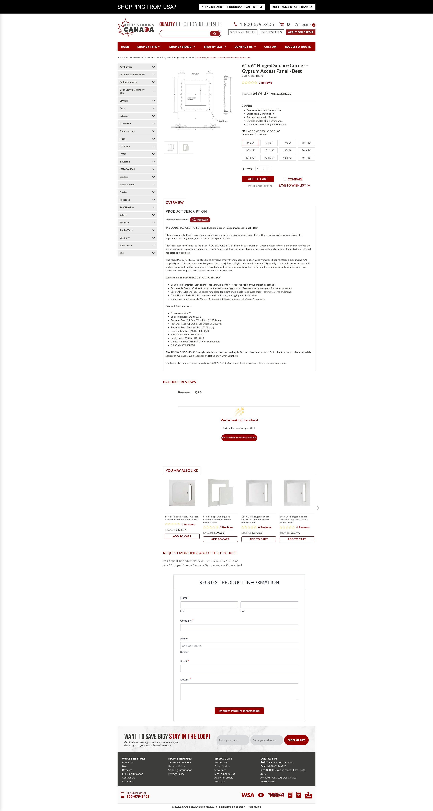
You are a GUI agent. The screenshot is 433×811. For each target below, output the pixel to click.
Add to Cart (182, 536)
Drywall (124, 100)
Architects (128, 781)
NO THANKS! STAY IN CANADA (292, 7)
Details (185, 679)
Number (184, 652)
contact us (243, 47)
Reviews (127, 770)
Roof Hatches (127, 207)
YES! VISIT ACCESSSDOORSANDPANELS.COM (232, 7)
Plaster (123, 192)
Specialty (125, 237)
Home (125, 47)
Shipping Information (180, 770)
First (182, 611)
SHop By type (147, 47)
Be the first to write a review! (239, 437)
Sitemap (255, 807)
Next (318, 508)
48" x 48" (306, 157)
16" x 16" (269, 150)
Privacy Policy (176, 773)
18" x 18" (287, 150)
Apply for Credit (223, 777)
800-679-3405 (138, 796)
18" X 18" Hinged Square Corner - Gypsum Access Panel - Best (255, 519)
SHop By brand (180, 47)
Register (249, 32)
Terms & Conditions (179, 762)
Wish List (219, 781)
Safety (123, 215)
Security (124, 222)
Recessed (125, 199)
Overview (175, 202)
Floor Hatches (127, 131)
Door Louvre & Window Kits (132, 91)
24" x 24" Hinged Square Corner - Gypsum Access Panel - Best (294, 519)
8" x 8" (269, 143)
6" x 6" (250, 143)
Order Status (272, 32)
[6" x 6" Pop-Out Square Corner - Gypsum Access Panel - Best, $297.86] (220, 493)
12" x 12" (306, 143)
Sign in (235, 32)
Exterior (124, 116)
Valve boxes (126, 245)
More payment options (260, 185)
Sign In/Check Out (224, 773)
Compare (304, 24)
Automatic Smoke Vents (132, 74)
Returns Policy (176, 766)
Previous (160, 508)
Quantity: (247, 168)
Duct (122, 108)
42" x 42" (287, 157)
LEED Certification (132, 773)
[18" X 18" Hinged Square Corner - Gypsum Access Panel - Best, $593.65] (258, 493)
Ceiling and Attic (129, 82)
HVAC (123, 154)
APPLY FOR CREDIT (300, 32)
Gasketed (125, 146)
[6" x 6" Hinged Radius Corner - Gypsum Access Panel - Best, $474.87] (182, 493)
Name (184, 597)
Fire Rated (125, 123)
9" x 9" (287, 143)
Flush (122, 138)
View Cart (220, 770)
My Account (221, 762)
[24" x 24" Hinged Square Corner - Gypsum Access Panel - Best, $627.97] (297, 493)
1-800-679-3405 (256, 24)
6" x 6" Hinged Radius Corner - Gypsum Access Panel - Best (182, 518)
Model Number (127, 184)
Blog (124, 766)
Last (243, 611)
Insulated (125, 161)
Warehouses (267, 781)
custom (270, 47)
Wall (122, 253)
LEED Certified (127, 169)
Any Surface (126, 67)
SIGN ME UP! (296, 740)
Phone (184, 638)
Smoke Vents (126, 230)
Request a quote (298, 47)
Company (186, 620)
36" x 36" (269, 157)
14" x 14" (250, 150)
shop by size (213, 47)
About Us (127, 762)
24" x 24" (306, 150)
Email (184, 661)
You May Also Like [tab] (182, 470)
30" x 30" (250, 157)
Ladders (124, 177)
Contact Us (128, 777)
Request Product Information (239, 711)
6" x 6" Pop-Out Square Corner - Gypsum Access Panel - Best (217, 519)
